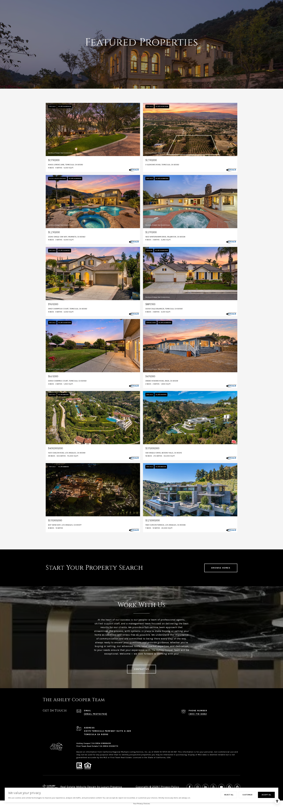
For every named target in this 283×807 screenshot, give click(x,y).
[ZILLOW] (237, 787)
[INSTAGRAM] (197, 787)
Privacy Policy (170, 786)
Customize (247, 795)
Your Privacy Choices (141, 804)
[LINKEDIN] (205, 787)
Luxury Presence (111, 786)
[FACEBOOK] (189, 787)
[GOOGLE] (229, 787)
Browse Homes (220, 568)
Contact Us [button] (141, 669)
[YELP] (213, 787)
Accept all (266, 795)
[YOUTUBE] (221, 787)
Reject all (228, 795)
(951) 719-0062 (198, 714)
